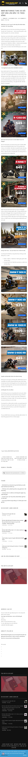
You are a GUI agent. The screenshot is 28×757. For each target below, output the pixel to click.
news (6, 451)
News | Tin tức (5, 20)
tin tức (17, 451)
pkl (15, 451)
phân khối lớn (11, 451)
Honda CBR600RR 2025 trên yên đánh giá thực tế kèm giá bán (20, 458)
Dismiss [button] (25, 755)
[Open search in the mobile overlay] (23, 3)
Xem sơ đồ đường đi (17, 616)
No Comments (22, 18)
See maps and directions (6, 616)
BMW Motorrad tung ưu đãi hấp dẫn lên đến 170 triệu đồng (13, 13)
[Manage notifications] (3, 754)
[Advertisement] (14, 435)
